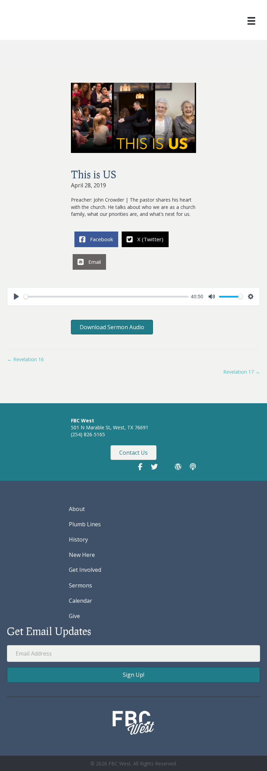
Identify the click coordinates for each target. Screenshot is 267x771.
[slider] (106, 296)
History (78, 539)
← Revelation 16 (25, 359)
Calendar (80, 600)
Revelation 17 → (241, 371)
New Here (82, 555)
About (77, 509)
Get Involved (85, 570)
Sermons (80, 585)
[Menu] (251, 21)
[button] (133, 675)
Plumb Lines (85, 524)
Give (74, 616)
